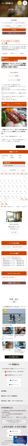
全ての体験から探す (13, 357)
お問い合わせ (15, 380)
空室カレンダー (6, 103)
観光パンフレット (14, 384)
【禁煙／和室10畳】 (14, 224)
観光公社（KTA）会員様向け (9, 396)
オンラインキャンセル (16, 105)
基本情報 (5, 53)
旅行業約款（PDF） (12, 371)
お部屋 (21, 53)
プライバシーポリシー (20, 368)
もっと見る (20, 146)
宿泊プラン (13, 53)
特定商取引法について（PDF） (15, 375)
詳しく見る (14, 232)
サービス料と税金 (16, 103)
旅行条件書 (20, 371)
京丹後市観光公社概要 (7, 368)
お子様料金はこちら (14, 228)
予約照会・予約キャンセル (14, 33)
